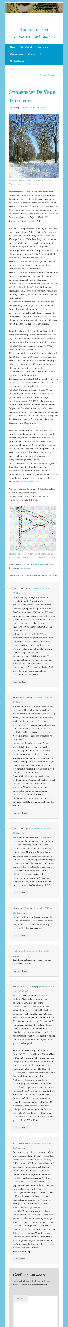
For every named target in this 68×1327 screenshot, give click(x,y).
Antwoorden (20, 681)
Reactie (18, 1298)
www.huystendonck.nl (31, 481)
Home (12, 47)
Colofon (31, 54)
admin (43, 107)
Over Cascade (26, 47)
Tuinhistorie (38, 564)
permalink (26, 567)
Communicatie (16, 54)
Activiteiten (43, 47)
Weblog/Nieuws (17, 61)
